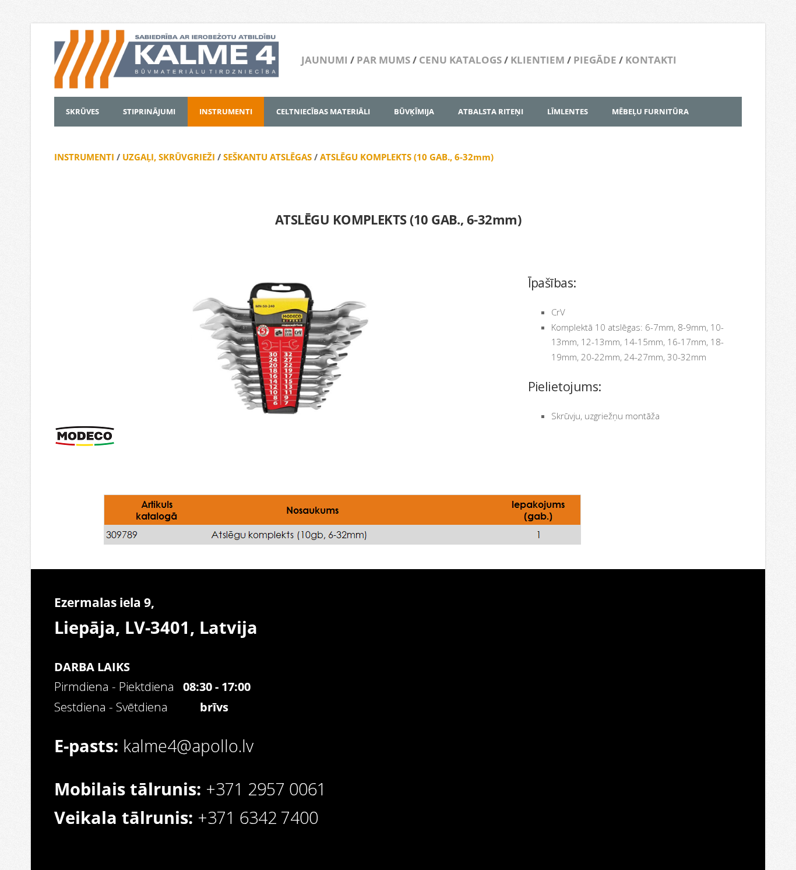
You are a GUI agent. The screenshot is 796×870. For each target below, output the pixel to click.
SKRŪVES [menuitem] (82, 111)
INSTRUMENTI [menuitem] (225, 111)
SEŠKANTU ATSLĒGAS (267, 157)
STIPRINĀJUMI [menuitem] (149, 111)
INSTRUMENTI (84, 157)
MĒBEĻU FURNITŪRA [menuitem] (650, 111)
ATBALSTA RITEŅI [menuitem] (490, 111)
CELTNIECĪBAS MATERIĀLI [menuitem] (323, 111)
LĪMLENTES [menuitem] (567, 111)
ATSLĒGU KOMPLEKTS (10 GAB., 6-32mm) (407, 157)
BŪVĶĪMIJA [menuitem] (414, 111)
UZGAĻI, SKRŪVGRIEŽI (168, 157)
